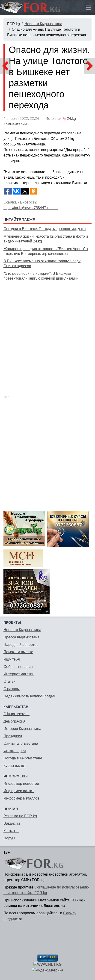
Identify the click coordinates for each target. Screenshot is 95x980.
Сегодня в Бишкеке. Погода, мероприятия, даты (44, 229)
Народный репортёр (21, 644)
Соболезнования (18, 667)
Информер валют (18, 791)
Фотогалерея (14, 751)
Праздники (12, 736)
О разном (11, 689)
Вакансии (11, 823)
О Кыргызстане (16, 714)
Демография (14, 721)
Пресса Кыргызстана (21, 637)
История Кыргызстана (22, 729)
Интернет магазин (18, 674)
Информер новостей (21, 783)
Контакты (11, 831)
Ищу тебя (11, 659)
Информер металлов (21, 798)
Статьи (9, 681)
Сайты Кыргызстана (20, 743)
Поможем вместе (18, 652)
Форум (9, 838)
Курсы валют (14, 765)
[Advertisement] (47, 333)
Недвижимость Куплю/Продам (29, 696)
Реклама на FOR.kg (20, 816)
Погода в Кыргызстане (22, 758)
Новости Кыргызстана (43, 24)
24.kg (71, 119)
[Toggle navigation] (88, 7)
